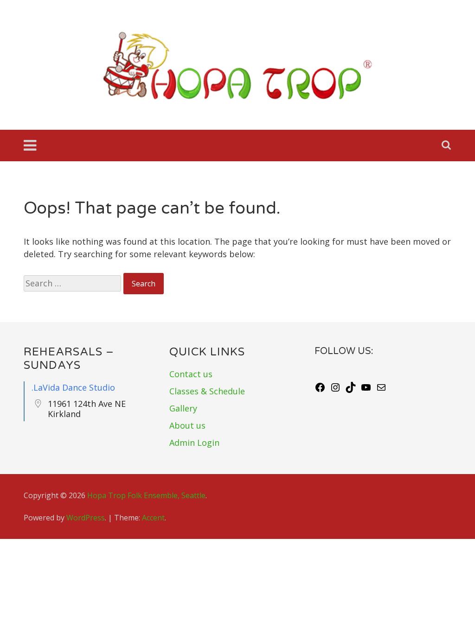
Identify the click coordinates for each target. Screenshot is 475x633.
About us (187, 425)
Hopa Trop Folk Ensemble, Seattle (146, 495)
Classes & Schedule (207, 391)
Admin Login (194, 442)
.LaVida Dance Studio (73, 387)
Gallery (183, 408)
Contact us (190, 374)
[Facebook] (320, 389)
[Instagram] (335, 389)
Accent (153, 518)
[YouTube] (366, 389)
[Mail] (381, 389)
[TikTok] (350, 389)
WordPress (85, 518)
